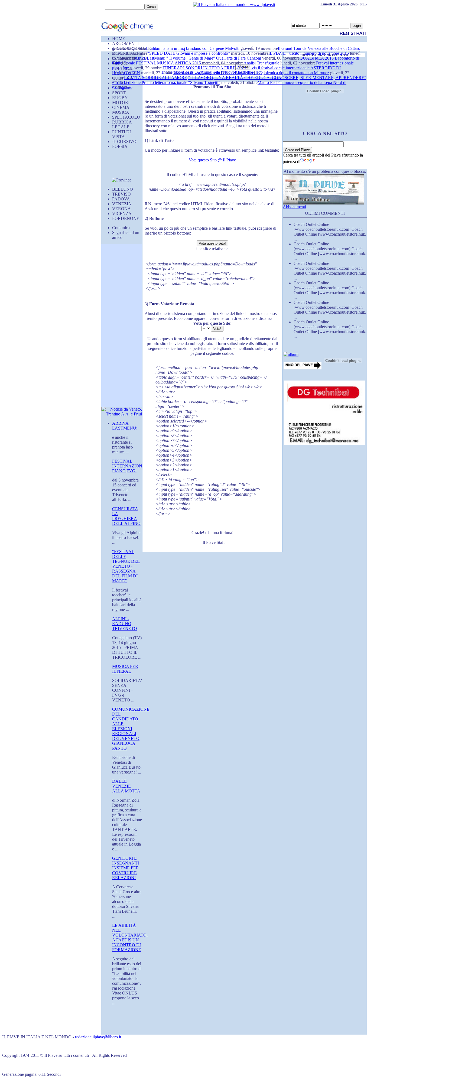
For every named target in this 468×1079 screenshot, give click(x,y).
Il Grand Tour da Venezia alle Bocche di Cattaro (319, 48)
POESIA (120, 146)
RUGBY (120, 97)
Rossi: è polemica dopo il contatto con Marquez (288, 72)
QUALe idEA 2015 (317, 58)
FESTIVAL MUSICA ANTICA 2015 (168, 63)
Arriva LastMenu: (150, 58)
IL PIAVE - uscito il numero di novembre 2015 (309, 53)
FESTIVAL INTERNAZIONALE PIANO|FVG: (131, 466)
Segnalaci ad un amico (125, 235)
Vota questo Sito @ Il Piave (212, 160)
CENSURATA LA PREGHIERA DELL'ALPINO (126, 516)
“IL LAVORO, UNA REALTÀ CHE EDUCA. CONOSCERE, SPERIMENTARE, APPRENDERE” (277, 77)
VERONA (121, 208)
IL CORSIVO (124, 141)
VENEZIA (121, 204)
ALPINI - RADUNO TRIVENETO (124, 623)
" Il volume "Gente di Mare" (191, 58)
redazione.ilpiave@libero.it (98, 1037)
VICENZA (122, 213)
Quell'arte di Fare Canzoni (238, 58)
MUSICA (120, 112)
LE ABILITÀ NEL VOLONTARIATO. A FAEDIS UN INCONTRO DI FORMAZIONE (130, 937)
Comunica (121, 227)
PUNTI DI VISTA (121, 134)
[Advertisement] (117, 165)
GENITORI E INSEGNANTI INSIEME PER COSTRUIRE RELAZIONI (125, 868)
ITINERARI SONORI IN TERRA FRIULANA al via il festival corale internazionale (236, 68)
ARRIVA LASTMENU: (124, 425)
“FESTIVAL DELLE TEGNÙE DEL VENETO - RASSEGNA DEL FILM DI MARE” (126, 566)
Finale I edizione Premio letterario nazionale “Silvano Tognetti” (166, 82)
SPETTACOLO (126, 117)
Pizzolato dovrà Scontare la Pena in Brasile (210, 72)
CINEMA (120, 107)
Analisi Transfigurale (261, 63)
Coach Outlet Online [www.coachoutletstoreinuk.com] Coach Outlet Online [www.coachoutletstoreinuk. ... (330, 231)
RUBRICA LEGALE (122, 124)
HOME (118, 38)
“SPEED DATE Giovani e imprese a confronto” (188, 53)
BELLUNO (122, 189)
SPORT (119, 92)
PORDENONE (125, 218)
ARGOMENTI (125, 43)
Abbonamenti (294, 206)
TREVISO (121, 194)
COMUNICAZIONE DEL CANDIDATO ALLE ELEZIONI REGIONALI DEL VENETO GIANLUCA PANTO (131, 728)
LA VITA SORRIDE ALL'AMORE (155, 77)
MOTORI (120, 102)
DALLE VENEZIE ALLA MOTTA (126, 786)
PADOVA (121, 199)
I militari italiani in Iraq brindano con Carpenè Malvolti (192, 48)
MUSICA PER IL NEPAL (125, 669)
